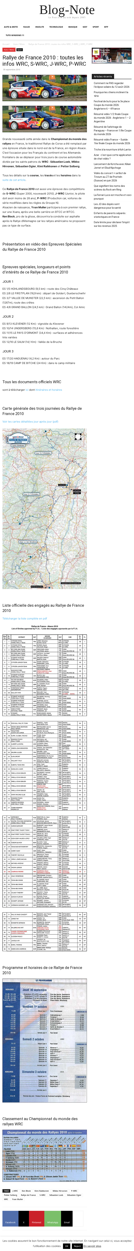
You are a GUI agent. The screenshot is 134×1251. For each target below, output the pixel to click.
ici (27, 389)
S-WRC (43, 1195)
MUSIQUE (72, 27)
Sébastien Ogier (74, 1195)
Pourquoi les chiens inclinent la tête (111, 94)
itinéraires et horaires (48, 389)
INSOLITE (39, 27)
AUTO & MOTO (11, 27)
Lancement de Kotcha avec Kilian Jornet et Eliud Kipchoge (112, 166)
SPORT (96, 27)
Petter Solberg (10, 1195)
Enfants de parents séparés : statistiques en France (110, 215)
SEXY (85, 27)
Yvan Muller (17, 1199)
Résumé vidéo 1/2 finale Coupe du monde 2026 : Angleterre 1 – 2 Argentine (112, 118)
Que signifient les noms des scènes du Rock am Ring (109, 188)
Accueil (5, 44)
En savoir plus (92, 1246)
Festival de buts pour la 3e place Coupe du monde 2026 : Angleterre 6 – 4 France (112, 105)
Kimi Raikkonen (42, 1190)
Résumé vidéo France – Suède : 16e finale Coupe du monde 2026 (112, 141)
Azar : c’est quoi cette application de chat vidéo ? (112, 157)
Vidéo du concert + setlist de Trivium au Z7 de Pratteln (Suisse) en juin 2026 (110, 177)
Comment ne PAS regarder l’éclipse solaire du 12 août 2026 (111, 85)
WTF (106, 27)
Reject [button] (77, 1246)
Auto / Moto (19, 44)
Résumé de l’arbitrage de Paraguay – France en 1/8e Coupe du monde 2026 (113, 130)
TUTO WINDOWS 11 (15, 35)
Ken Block (26, 1190)
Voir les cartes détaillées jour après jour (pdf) (30, 421)
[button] (127, 27)
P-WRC (74, 1190)
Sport (19, 49)
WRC (6, 1199)
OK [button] (66, 1246)
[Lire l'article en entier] (44, 119)
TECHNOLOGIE (56, 27)
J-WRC (15, 1190)
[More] (78, 1219)
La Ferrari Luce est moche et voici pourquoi (112, 197)
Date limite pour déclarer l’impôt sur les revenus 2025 (112, 224)
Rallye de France (28, 1195)
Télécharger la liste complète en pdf (24, 618)
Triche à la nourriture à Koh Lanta (112, 149)
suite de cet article (13, 180)
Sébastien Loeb (56, 1195)
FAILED (26, 27)
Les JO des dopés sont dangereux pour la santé (107, 206)
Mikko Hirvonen (60, 1190)
